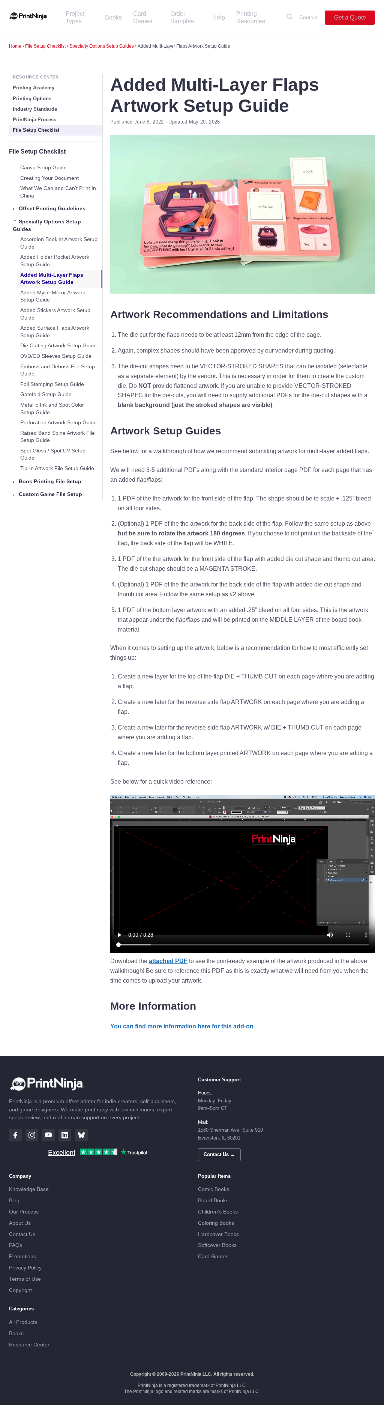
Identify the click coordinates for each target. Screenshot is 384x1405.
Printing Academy (33, 87)
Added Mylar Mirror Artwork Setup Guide (52, 296)
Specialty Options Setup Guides (101, 46)
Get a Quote (350, 17)
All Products (23, 1322)
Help (218, 17)
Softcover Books (217, 1245)
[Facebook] (15, 1135)
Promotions (22, 1256)
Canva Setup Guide (43, 167)
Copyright (20, 1290)
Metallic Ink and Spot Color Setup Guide (52, 408)
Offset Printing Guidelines (49, 208)
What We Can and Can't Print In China (58, 192)
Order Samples (182, 17)
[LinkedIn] (64, 1135)
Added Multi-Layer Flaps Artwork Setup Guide (51, 278)
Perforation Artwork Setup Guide (58, 422)
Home (15, 46)
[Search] (289, 18)
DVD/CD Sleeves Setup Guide (56, 356)
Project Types (75, 17)
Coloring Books (216, 1223)
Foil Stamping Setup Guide (52, 384)
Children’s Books (218, 1212)
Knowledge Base (29, 1189)
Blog (14, 1200)
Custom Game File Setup (47, 494)
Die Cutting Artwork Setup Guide (58, 345)
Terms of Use (25, 1279)
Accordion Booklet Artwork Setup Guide (59, 243)
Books (113, 17)
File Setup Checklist (45, 46)
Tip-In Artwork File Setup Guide (57, 468)
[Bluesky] (81, 1135)
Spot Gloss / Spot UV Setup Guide (53, 454)
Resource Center (29, 1345)
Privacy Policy (25, 1268)
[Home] (28, 17)
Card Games (142, 17)
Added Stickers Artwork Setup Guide (55, 314)
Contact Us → (219, 1154)
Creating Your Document (49, 178)
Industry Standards (35, 109)
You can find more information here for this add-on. (182, 1026)
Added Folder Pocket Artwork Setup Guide (54, 260)
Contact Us (22, 1234)
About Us (20, 1223)
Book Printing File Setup (47, 481)
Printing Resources (250, 17)
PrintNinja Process (34, 119)
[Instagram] (32, 1135)
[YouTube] (48, 1135)
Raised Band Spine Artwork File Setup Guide (57, 436)
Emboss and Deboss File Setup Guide (57, 370)
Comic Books (213, 1189)
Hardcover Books (218, 1234)
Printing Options (32, 98)
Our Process (24, 1212)
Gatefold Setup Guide (46, 394)
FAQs (15, 1245)
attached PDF (168, 961)
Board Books (213, 1200)
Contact (308, 17)
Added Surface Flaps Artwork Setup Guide (54, 331)
